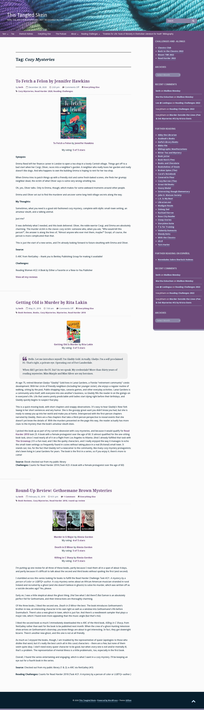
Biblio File (162, 145)
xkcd (160, 241)
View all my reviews (26, 277)
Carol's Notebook (167, 174)
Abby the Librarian (167, 135)
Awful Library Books (168, 142)
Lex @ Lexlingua (164, 103)
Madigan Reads (165, 205)
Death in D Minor (64, 547)
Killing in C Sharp (64, 557)
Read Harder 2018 (77, 312)
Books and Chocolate (168, 163)
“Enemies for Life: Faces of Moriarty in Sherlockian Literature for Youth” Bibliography (138, 34)
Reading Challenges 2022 (187, 103)
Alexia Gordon (85, 537)
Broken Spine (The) (167, 170)
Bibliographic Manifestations (172, 149)
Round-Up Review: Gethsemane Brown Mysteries (64, 490)
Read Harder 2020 (43, 91)
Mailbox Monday (172, 91)
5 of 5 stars (79, 150)
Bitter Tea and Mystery (169, 152)
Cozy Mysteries (26, 91)
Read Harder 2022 (167, 58)
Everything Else (44, 34)
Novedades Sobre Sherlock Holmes (175, 259)
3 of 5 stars (79, 348)
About (73, 34)
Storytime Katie (166, 223)
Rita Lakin (87, 344)
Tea (12, 34)
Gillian (128, 700)
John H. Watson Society (169, 195)
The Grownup (23, 441)
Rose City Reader (166, 216)
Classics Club (164, 47)
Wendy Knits (164, 234)
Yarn (4, 34)
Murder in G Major (64, 537)
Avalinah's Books (166, 138)
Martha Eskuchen (164, 97)
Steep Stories (165, 220)
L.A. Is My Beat (165, 198)
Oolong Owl (163, 209)
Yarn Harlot (164, 244)
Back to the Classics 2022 (170, 51)
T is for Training (166, 227)
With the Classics (166, 237)
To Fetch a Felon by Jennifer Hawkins (53, 81)
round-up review (76, 500)
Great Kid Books (166, 184)
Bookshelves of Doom (169, 167)
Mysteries (62, 312)
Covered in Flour (166, 177)
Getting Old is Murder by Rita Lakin (51, 302)
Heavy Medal (164, 188)
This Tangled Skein (27, 15)
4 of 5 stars (79, 540)
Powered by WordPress (107, 700)
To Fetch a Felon (62, 143)
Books (36, 312)
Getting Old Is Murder (66, 344)
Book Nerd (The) (166, 160)
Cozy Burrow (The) (167, 181)
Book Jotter (164, 156)
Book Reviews (25, 312)
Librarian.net (164, 202)
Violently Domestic (167, 230)
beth (20, 87)
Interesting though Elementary (174, 191)
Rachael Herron (166, 213)
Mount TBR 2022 (166, 55)
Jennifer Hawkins (84, 143)
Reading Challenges (89, 34)
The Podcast (61, 34)
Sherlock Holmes (26, 34)
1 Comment (69, 496)
